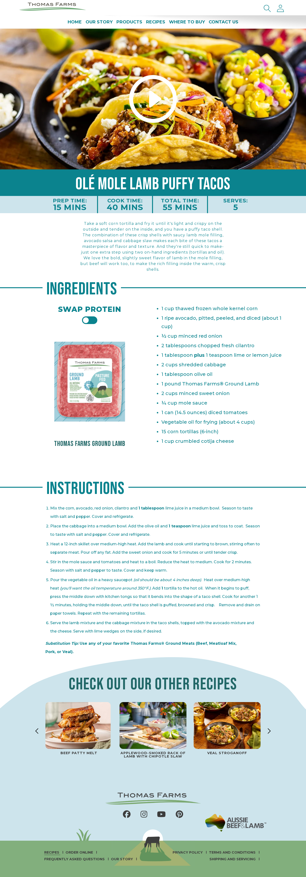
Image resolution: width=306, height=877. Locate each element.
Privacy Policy (188, 852)
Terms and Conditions (233, 852)
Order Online (80, 852)
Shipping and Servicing (233, 859)
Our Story (122, 859)
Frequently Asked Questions (75, 859)
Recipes (52, 852)
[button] (267, 8)
